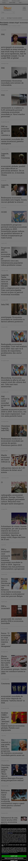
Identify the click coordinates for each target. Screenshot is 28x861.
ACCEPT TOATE (14, 856)
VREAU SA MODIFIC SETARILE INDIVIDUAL (13, 858)
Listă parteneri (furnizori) (5, 853)
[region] (14, 842)
